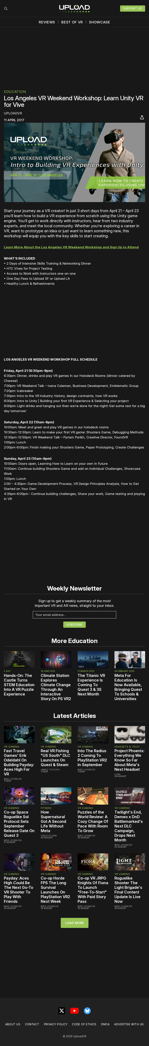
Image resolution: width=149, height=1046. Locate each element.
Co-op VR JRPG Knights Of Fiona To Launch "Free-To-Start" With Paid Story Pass (93, 890)
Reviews (47, 22)
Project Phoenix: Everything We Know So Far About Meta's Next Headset (129, 760)
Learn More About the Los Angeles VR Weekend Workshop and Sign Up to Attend (71, 247)
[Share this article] (142, 117)
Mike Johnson (12, 779)
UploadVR (13, 113)
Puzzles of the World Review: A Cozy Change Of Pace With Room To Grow (93, 821)
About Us (12, 1024)
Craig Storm (49, 836)
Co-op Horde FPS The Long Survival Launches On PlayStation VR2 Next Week (55, 890)
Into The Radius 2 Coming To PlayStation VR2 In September (92, 757)
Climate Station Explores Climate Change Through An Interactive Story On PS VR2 (56, 687)
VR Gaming (11, 746)
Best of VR (72, 22)
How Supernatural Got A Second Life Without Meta (53, 821)
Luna (117, 774)
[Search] (6, 8)
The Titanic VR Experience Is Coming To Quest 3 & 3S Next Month (91, 684)
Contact (32, 1024)
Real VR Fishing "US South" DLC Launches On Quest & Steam (55, 757)
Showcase (99, 22)
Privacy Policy (56, 1024)
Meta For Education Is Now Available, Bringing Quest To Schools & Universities (128, 687)
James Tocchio (50, 770)
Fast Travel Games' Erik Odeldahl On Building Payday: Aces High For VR (19, 762)
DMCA (105, 1024)
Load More (74, 923)
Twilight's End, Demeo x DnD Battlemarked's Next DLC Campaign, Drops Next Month (128, 826)
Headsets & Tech (126, 746)
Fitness (46, 807)
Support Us (132, 8)
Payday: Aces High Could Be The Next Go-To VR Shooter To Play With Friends (18, 890)
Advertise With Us (129, 1024)
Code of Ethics (84, 1024)
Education (15, 92)
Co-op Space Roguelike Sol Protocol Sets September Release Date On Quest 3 (19, 824)
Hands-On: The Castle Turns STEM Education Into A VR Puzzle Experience (19, 684)
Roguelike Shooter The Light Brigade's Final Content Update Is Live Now (128, 890)
